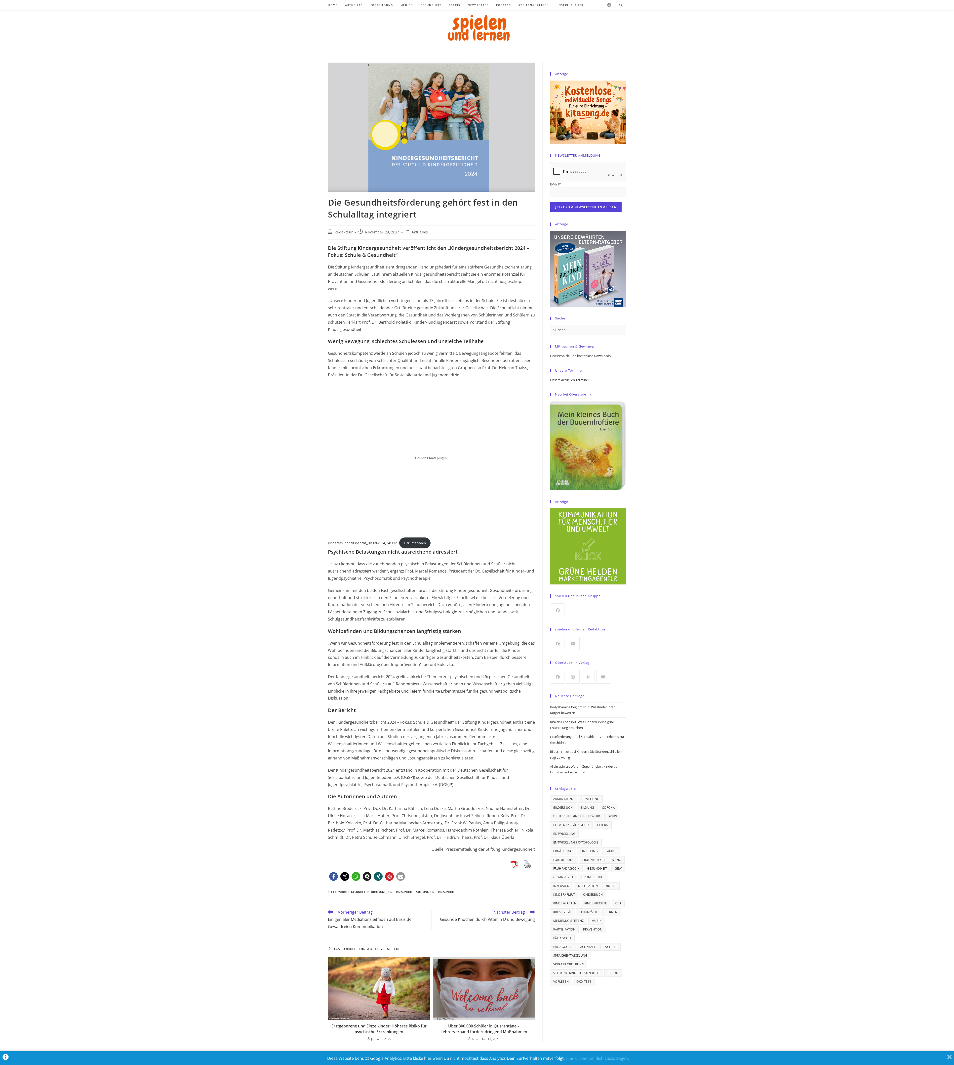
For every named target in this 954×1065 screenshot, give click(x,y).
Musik (596, 921)
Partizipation (564, 929)
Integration (587, 886)
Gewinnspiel (563, 877)
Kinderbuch (593, 894)
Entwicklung (564, 834)
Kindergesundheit (401, 892)
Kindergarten (565, 903)
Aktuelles (420, 232)
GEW (618, 868)
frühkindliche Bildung (601, 860)
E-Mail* (555, 184)
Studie (613, 973)
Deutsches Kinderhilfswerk (576, 816)
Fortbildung (564, 860)
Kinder (610, 886)
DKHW (612, 816)
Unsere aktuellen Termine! (569, 380)
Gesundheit (597, 868)
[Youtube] (573, 643)
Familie (611, 851)
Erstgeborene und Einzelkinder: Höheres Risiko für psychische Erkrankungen (379, 1028)
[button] (333, 876)
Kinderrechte (595, 903)
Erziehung (589, 851)
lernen (611, 912)
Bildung (587, 807)
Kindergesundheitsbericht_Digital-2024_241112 (362, 543)
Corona (608, 807)
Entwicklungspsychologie (575, 842)
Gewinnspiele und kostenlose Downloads (580, 356)
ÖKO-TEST (583, 981)
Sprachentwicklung (570, 955)
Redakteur (344, 232)
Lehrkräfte (588, 912)
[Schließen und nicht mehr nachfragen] (949, 1058)
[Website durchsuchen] (620, 5)
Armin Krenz (563, 799)
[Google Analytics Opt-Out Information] (5, 1058)
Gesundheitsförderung (368, 892)
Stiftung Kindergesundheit (436, 892)
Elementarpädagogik (571, 825)
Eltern (602, 825)
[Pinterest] (588, 677)
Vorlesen (561, 981)
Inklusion (561, 886)
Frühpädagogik (566, 868)
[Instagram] (573, 677)
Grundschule (592, 877)
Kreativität (562, 912)
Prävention (592, 929)
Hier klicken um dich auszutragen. (597, 1058)
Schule (611, 947)
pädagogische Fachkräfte (575, 947)
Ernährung (563, 851)
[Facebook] (609, 5)
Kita (618, 903)
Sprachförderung (568, 964)
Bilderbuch (563, 807)
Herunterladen (415, 543)
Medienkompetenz (568, 921)
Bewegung (590, 799)
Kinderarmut (564, 894)
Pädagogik (562, 938)
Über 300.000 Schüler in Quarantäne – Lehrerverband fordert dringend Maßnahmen (483, 1028)
